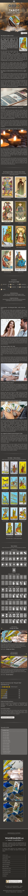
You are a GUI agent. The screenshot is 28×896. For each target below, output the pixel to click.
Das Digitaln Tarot (6, 860)
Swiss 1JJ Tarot (20, 271)
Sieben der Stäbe (6, 741)
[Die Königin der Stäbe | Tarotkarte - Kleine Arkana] (14, 642)
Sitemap (8, 891)
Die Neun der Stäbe (22, 505)
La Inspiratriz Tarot (20, 198)
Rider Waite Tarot (7, 247)
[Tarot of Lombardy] (13, 812)
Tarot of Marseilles (7, 198)
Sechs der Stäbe (6, 740)
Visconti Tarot (20, 222)
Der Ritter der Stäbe (22, 520)
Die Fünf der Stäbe (14, 490)
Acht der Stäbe (6, 743)
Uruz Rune (5, 876)
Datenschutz (13, 891)
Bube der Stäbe (6, 748)
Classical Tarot (7, 222)
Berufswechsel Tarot (7, 868)
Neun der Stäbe (6, 745)
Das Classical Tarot (7, 872)
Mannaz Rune (5, 858)
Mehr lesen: (8, 649)
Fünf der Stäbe (6, 738)
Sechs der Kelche (6, 864)
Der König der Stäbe (18, 536)
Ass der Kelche (14, 653)
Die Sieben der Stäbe (5, 505)
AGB (23, 890)
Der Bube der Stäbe (14, 520)
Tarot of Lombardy (7, 271)
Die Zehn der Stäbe (5, 520)
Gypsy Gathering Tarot (20, 247)
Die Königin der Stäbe (10, 536)
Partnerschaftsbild (6, 862)
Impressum (19, 891)
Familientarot (5, 874)
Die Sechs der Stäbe (23, 490)
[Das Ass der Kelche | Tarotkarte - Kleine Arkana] (14, 667)
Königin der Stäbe (14, 628)
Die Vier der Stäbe (5, 490)
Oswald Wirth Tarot (6, 857)
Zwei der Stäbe (6, 734)
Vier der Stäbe (6, 737)
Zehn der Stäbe (6, 746)
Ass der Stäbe (6, 732)
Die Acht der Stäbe (14, 505)
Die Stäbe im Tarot (5, 730)
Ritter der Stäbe (6, 749)
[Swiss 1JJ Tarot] (13, 791)
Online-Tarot (5, 855)
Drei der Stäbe (6, 735)
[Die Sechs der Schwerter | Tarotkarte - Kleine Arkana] (13, 770)
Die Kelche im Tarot (6, 870)
